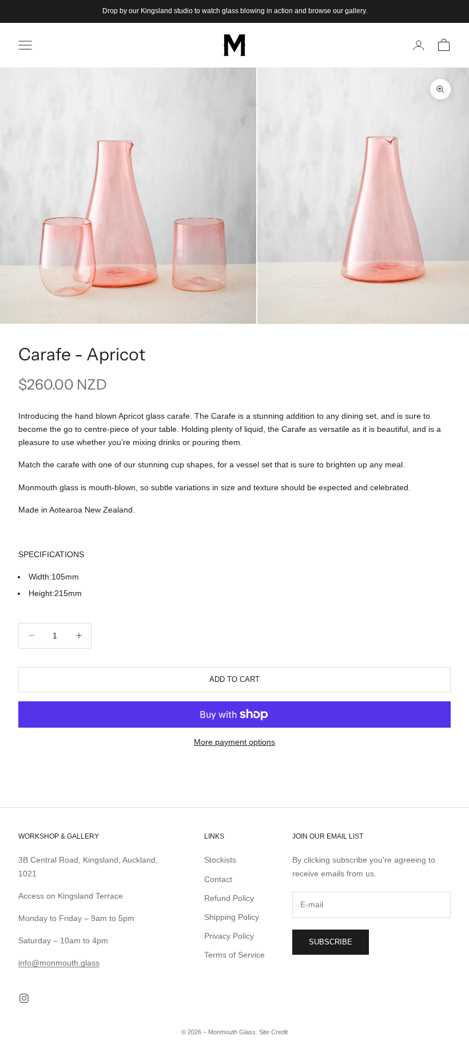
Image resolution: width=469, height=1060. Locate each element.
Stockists (220, 859)
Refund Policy (229, 898)
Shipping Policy (231, 917)
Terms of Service (234, 954)
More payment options (234, 742)
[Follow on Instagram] (24, 998)
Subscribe (330, 942)
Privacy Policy (229, 935)
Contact (218, 879)
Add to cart (234, 679)
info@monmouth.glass (59, 962)
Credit (279, 1032)
